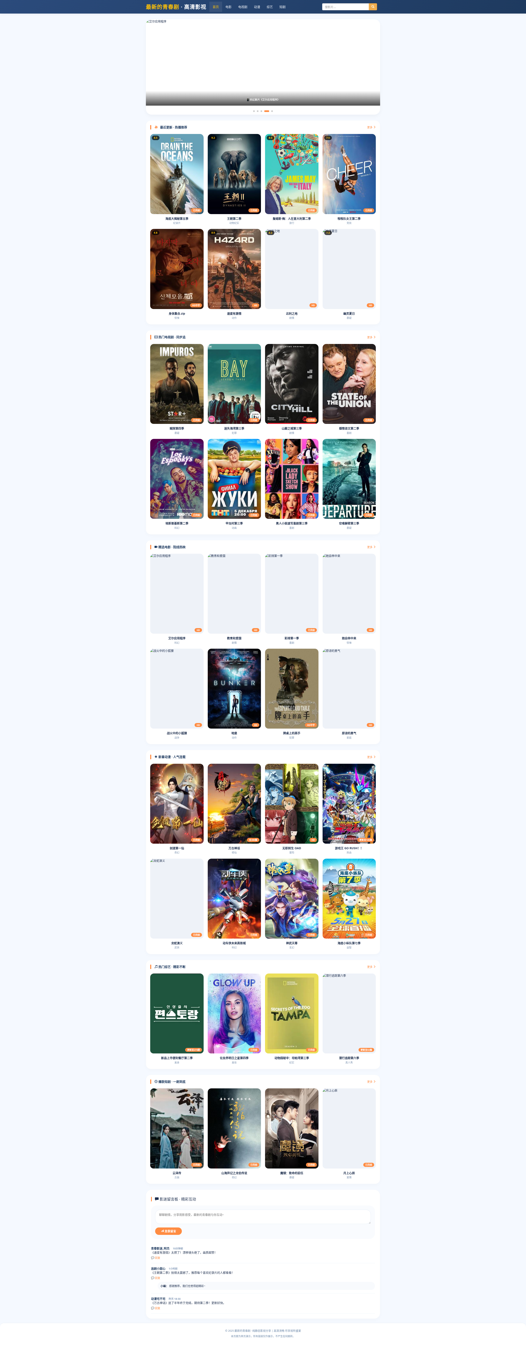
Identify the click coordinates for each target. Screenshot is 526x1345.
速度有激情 (234, 313)
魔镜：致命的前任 (291, 1173)
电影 (228, 7)
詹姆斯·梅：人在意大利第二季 (292, 218)
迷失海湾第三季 (234, 428)
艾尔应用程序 (177, 638)
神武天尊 (292, 943)
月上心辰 (349, 1173)
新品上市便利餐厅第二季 (177, 1058)
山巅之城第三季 (292, 428)
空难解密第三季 (349, 523)
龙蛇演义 (177, 943)
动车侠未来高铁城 (234, 943)
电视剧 (242, 7)
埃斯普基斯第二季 (176, 523)
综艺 (270, 7)
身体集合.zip (177, 313)
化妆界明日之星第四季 (234, 1058)
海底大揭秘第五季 (176, 218)
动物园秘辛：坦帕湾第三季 (292, 1058)
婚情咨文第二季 (349, 428)
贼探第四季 (177, 428)
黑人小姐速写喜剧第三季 (292, 523)
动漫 (257, 7)
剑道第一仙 (177, 848)
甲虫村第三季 (234, 523)
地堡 (234, 733)
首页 (216, 7)
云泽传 (177, 1173)
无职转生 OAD (291, 848)
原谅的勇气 (349, 733)
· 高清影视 (176, 6)
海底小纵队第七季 (349, 943)
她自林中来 (349, 638)
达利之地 (292, 313)
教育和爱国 (234, 638)
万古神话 (234, 848)
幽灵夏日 (349, 313)
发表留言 (170, 1231)
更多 (370, 127)
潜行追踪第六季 (349, 1058)
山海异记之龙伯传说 (234, 1173)
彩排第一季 (292, 638)
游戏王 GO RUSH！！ (349, 848)
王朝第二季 (234, 218)
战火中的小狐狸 (177, 733)
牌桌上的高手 (291, 733)
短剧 (282, 7)
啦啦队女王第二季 (349, 218)
